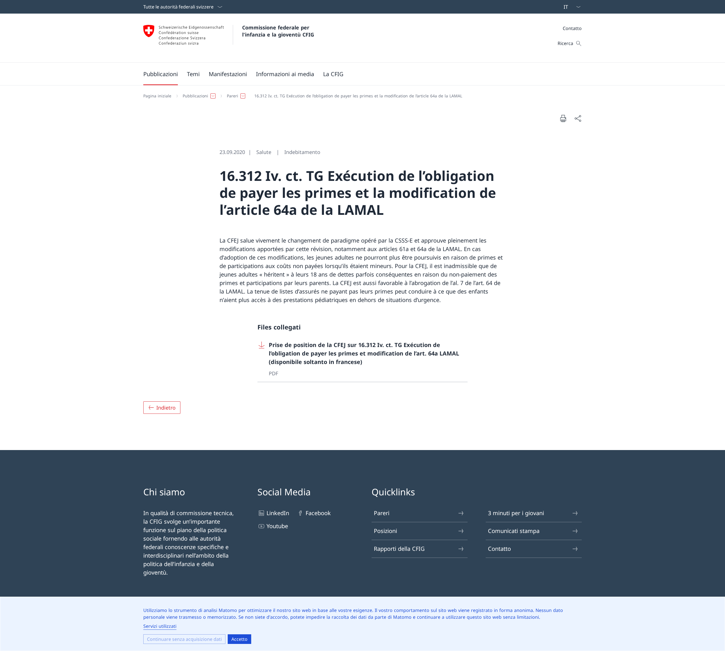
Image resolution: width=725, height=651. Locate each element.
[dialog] (362, 624)
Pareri (381, 513)
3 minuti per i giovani (516, 513)
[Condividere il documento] (577, 118)
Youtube (277, 526)
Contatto (572, 28)
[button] (160, 74)
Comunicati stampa (514, 531)
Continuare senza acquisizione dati (184, 639)
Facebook (318, 513)
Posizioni (385, 531)
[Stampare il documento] (563, 118)
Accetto (239, 639)
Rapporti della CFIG (399, 549)
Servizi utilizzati (159, 626)
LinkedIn (277, 513)
